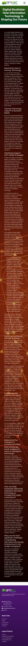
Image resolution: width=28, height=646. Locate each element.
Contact (4, 625)
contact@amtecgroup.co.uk (9, 608)
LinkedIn (5, 610)
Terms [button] (4, 634)
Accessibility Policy (7, 639)
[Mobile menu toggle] (24, 3)
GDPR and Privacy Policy (8, 636)
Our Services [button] (6, 622)
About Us (5, 618)
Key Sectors (5, 624)
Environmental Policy (7, 638)
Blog (4, 620)
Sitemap (4, 641)
